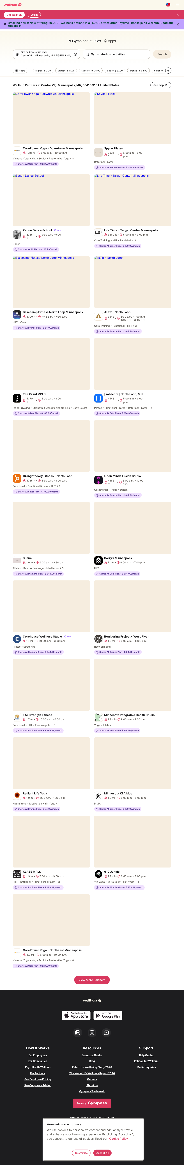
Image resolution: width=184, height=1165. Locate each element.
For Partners (37, 1073)
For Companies (37, 1060)
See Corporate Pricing (37, 1085)
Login (34, 14)
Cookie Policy (118, 1138)
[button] (76, 54)
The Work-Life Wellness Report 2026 (92, 1073)
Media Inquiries (146, 1067)
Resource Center (92, 1055)
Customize (81, 1152)
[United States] (168, 5)
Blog (92, 1060)
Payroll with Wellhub (37, 1067)
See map (158, 85)
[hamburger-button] (177, 5)
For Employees (38, 1055)
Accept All (102, 1152)
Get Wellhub (14, 14)
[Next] (168, 70)
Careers (92, 1079)
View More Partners (92, 980)
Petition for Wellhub (146, 1060)
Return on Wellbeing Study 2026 (92, 1067)
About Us (92, 1085)
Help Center (146, 1055)
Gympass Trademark (92, 1091)
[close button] (177, 15)
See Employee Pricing (37, 1079)
